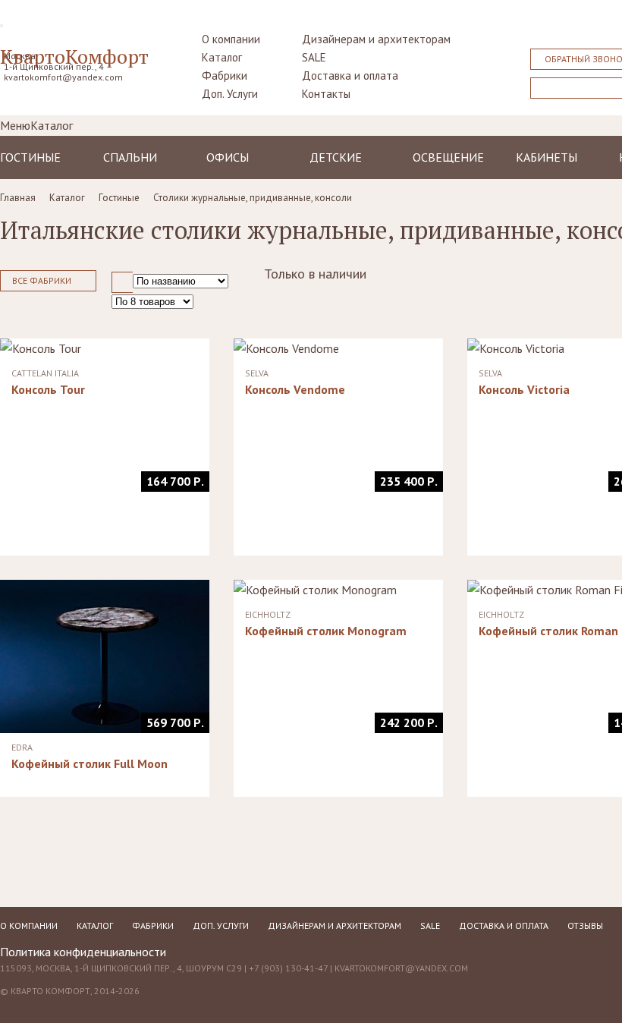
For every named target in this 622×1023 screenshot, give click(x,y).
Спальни (130, 157)
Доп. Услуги (230, 94)
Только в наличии (315, 274)
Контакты (326, 94)
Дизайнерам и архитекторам (376, 39)
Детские (335, 157)
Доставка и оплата (350, 75)
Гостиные (30, 157)
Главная (18, 197)
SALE (314, 57)
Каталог (222, 57)
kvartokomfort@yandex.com (63, 77)
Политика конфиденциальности (83, 951)
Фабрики (224, 75)
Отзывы (585, 925)
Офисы (227, 157)
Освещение (448, 157)
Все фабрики (41, 280)
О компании (231, 39)
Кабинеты (546, 157)
